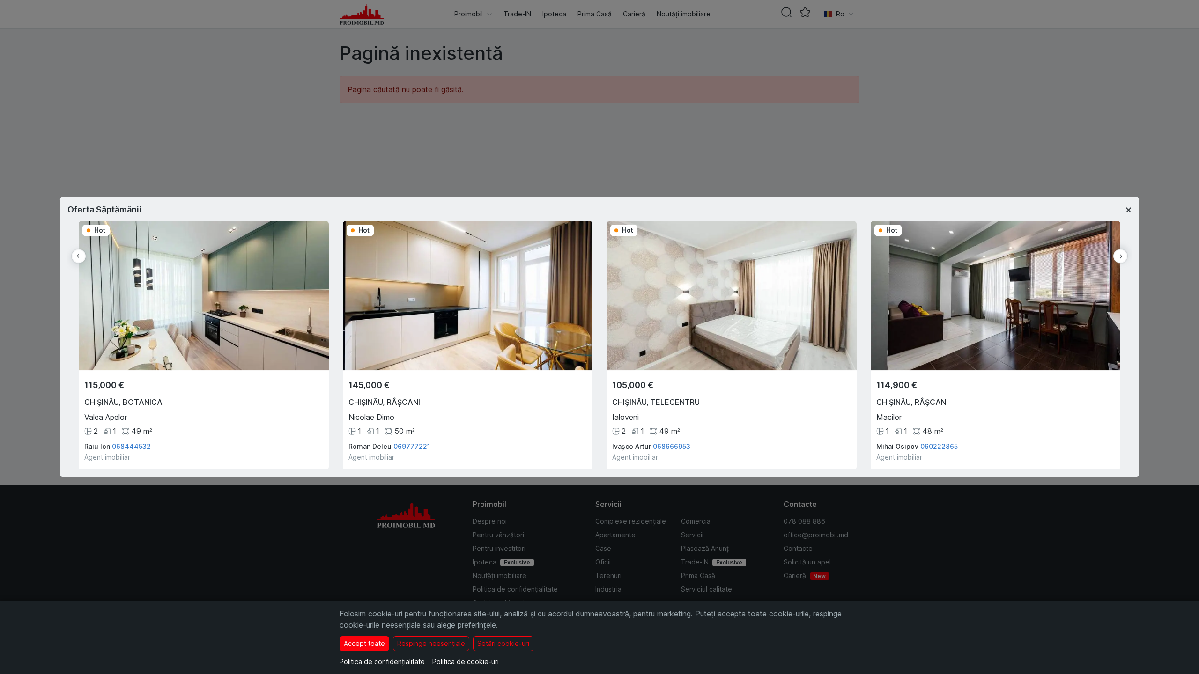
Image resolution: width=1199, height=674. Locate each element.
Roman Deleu (370, 447)
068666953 (671, 447)
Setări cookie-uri (503, 643)
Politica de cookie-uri (465, 662)
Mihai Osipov (897, 447)
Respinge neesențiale (431, 643)
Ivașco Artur (631, 447)
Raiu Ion (97, 447)
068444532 (131, 447)
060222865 (939, 447)
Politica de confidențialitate (382, 662)
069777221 (411, 447)
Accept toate (364, 643)
